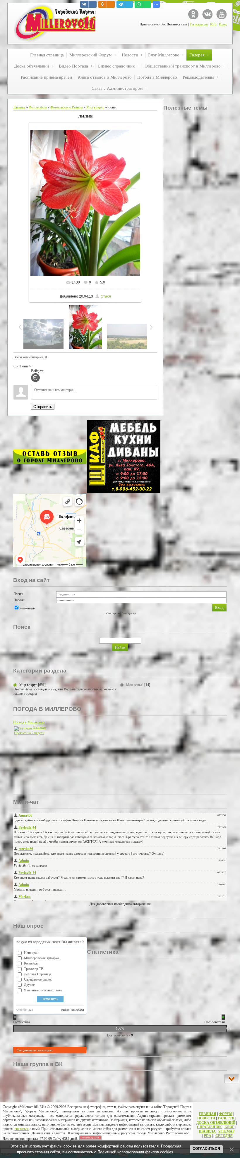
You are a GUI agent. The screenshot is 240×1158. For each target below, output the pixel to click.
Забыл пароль (112, 613)
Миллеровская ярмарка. (42, 958)
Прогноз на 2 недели (29, 733)
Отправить (42, 407)
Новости (206, 1118)
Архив (65, 1009)
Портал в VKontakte (207, 14)
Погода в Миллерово (28, 722)
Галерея (226, 1118)
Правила (207, 1131)
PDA (207, 1136)
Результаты (77, 1009)
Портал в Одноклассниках (193, 14)
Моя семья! (134, 685)
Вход (223, 24)
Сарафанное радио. (38, 979)
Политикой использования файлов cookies (135, 1152)
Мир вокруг (95, 107)
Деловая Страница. (38, 974)
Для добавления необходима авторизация (120, 904)
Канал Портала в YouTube (221, 14)
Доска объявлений (215, 1123)
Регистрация (199, 24)
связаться (22, 1129)
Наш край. (31, 953)
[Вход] (35, 377)
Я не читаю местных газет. (43, 990)
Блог (229, 1127)
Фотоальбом (38, 107)
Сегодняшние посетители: (35, 1050)
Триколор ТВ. (34, 969)
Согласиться (206, 1149)
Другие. (29, 985)
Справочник (209, 1127)
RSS (213, 24)
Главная (19, 107)
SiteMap (226, 1131)
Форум (225, 1114)
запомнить (27, 608)
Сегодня (224, 1136)
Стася (106, 296)
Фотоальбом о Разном (66, 107)
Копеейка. (31, 963)
